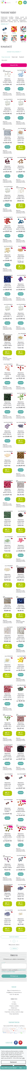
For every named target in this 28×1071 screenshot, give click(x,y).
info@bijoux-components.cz (14, 992)
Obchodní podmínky (14, 1010)
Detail (7, 89)
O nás (14, 1002)
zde (23, 1058)
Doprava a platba (14, 1006)
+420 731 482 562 (14, 994)
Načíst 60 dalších (14, 937)
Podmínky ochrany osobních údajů (14, 1012)
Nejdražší (21, 57)
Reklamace (14, 1008)
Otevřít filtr (14, 65)
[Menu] (24, 2)
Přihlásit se (14, 976)
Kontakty (14, 1004)
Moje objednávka (14, 1014)
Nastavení (13, 1062)
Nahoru (15, 948)
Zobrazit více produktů (13, 51)
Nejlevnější (15, 57)
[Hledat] (16, 2)
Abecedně (4, 60)
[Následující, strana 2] (14, 941)
